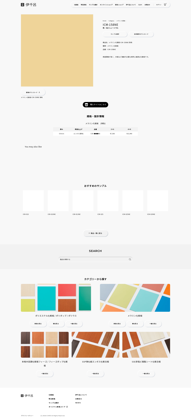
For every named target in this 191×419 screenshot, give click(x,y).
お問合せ (147, 5)
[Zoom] (57, 50)
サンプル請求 (93, 5)
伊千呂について (131, 5)
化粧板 (76, 5)
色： (104, 28)
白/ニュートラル (112, 28)
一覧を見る (73, 323)
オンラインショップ (106, 5)
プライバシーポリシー (27, 415)
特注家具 (83, 5)
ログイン (158, 4)
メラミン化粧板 (120, 21)
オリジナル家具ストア (57, 407)
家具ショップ (119, 5)
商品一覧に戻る (96, 233)
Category (111, 21)
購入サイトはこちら (98, 104)
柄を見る (56, 323)
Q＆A (140, 5)
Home (104, 21)
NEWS (78, 403)
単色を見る (38, 323)
